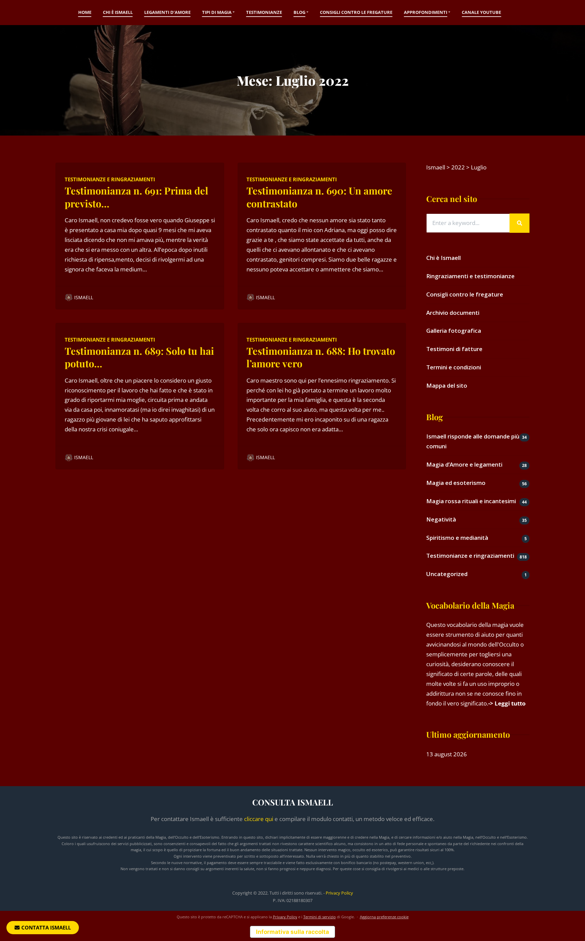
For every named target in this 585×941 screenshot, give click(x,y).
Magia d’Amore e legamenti (464, 464)
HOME (84, 12)
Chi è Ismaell (118, 12)
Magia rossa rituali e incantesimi (471, 501)
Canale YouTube (481, 12)
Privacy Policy (339, 893)
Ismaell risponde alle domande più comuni (472, 441)
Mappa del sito (446, 385)
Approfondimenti (425, 12)
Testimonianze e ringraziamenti (110, 179)
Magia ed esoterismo (455, 483)
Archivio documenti (452, 312)
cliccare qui (258, 819)
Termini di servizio (319, 916)
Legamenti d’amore (167, 12)
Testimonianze (264, 12)
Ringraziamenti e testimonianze (470, 276)
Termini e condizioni (453, 367)
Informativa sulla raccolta (292, 931)
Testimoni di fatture (454, 349)
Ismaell (83, 297)
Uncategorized (447, 574)
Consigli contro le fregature (356, 12)
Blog (299, 12)
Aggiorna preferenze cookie (384, 916)
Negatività (441, 519)
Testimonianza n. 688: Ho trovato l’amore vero (320, 357)
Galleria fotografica (453, 330)
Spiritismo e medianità (457, 537)
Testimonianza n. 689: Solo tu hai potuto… (139, 357)
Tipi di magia (217, 12)
